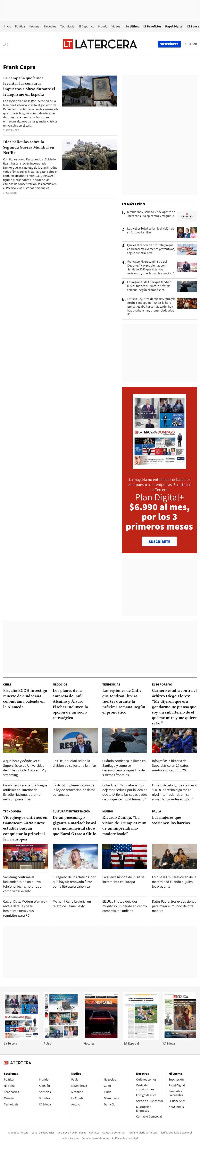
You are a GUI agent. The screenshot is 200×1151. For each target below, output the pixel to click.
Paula (156, 811)
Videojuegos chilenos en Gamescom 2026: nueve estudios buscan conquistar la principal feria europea (25, 828)
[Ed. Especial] (141, 1039)
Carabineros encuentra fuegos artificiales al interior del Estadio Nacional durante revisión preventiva (25, 792)
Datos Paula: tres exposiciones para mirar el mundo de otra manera (174, 906)
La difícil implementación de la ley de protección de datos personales (74, 790)
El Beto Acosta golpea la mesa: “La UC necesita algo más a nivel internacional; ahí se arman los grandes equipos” (174, 792)
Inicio (7, 26)
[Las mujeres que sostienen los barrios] (174, 856)
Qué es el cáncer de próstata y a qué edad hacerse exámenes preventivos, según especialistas (151, 249)
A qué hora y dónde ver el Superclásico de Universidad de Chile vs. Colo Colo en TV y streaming (24, 768)
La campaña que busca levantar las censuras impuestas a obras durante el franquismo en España (29, 86)
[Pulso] (61, 1039)
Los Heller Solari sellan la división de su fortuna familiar (150, 230)
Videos (116, 26)
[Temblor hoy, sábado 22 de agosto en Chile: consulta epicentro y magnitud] (187, 216)
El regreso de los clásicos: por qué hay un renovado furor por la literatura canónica (74, 882)
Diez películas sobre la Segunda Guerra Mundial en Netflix (28, 147)
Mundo (103, 26)
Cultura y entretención (71, 811)
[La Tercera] (21, 1039)
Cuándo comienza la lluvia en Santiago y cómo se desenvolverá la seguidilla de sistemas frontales (124, 768)
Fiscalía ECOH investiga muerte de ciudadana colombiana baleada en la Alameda (25, 699)
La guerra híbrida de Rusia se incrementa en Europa (123, 879)
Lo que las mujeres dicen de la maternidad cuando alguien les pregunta (174, 882)
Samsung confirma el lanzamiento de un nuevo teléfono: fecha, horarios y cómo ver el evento (22, 884)
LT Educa (193, 26)
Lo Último (132, 26)
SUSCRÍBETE (159, 541)
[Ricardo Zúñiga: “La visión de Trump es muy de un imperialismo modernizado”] (124, 856)
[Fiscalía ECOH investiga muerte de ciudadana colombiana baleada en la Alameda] (25, 740)
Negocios (50, 26)
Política (20, 26)
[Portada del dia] (159, 467)
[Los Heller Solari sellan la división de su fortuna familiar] (187, 232)
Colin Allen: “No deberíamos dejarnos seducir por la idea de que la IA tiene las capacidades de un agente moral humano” (124, 792)
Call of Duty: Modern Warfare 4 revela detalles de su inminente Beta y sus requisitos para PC (25, 908)
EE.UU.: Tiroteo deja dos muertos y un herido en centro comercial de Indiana (124, 906)
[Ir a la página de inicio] (100, 44)
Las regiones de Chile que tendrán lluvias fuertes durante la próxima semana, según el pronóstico (149, 286)
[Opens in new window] (101, 1039)
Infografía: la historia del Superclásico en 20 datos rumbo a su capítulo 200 (170, 765)
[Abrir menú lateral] (6, 44)
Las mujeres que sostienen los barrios (171, 820)
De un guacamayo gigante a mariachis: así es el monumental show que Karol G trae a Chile (74, 826)
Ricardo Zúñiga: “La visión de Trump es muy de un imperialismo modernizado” (124, 826)
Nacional (34, 26)
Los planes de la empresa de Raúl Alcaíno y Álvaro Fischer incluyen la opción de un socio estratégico (70, 704)
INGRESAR (190, 44)
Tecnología (67, 26)
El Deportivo (86, 26)
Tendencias (111, 684)
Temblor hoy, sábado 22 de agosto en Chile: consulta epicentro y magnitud (151, 214)
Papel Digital (174, 26)
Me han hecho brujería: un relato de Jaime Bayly (72, 903)
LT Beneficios (152, 26)
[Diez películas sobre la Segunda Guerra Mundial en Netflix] (89, 154)
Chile (7, 684)
